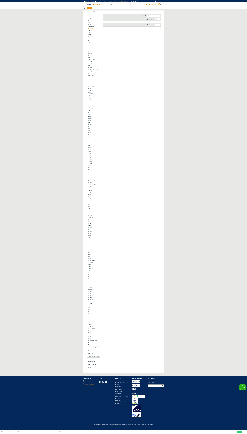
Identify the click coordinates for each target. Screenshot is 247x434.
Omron (89, 272)
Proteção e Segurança (92, 364)
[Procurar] (130, 4)
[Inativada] (136, 411)
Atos (89, 128)
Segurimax (90, 299)
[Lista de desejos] (146, 4)
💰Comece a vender (125, 1)
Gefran (89, 209)
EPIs (88, 350)
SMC (89, 305)
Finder (89, 194)
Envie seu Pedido (119, 395)
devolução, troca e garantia (148, 424)
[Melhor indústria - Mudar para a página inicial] (92, 4)
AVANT (89, 43)
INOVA (89, 223)
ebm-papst (90, 172)
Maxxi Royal (90, 100)
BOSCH (89, 47)
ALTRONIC (90, 67)
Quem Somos (118, 386)
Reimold (90, 291)
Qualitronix (90, 289)
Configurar (234, 432)
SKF (89, 22)
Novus (89, 270)
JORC (89, 55)
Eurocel (90, 188)
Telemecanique (91, 59)
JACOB (89, 229)
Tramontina (90, 326)
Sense (89, 301)
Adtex (89, 118)
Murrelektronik (91, 260)
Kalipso (89, 84)
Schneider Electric (92, 297)
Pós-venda (117, 403)
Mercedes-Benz (91, 26)
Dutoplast (90, 167)
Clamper (90, 143)
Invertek (90, 227)
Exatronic (90, 190)
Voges (89, 332)
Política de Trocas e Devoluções (122, 402)
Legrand (90, 240)
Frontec (90, 205)
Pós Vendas (87, 381)
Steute (89, 312)
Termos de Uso (118, 388)
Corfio (89, 149)
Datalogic (90, 153)
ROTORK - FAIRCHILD (93, 69)
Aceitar (239, 432)
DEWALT (90, 53)
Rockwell (90, 293)
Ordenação (144, 15)
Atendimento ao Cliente (114, 1)
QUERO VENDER (119, 389)
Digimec (90, 163)
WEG (89, 334)
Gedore (89, 49)
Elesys (89, 176)
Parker (89, 279)
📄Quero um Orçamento (100, 1)
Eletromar (90, 178)
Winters (90, 344)
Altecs (89, 57)
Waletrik (90, 61)
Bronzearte (90, 139)
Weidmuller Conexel (92, 340)
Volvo (89, 24)
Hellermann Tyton (92, 217)
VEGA (89, 330)
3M (88, 112)
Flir (89, 196)
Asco (89, 110)
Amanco (90, 124)
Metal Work (90, 252)
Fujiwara (90, 200)
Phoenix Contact (92, 285)
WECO (89, 18)
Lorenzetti (90, 246)
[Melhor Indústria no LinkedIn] (136, 1)
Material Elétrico (91, 361)
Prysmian (90, 287)
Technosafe (90, 316)
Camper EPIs (91, 86)
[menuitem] (120, 4)
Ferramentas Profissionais (93, 348)
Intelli (89, 225)
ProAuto (90, 65)
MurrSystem (91, 262)
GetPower (90, 213)
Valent (89, 78)
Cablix (89, 141)
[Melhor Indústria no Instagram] (134, 1)
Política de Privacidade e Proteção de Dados (123, 383)
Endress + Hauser (92, 184)
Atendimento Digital (89, 384)
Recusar (228, 432)
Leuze (89, 244)
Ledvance (90, 237)
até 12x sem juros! (89, 1)
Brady (89, 137)
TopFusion (90, 324)
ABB (89, 114)
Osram (89, 274)
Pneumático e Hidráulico (92, 359)
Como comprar (118, 391)
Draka (89, 165)
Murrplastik (90, 63)
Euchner (90, 186)
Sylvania (90, 314)
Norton (89, 266)
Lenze (89, 242)
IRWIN (89, 51)
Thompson (90, 320)
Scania (89, 32)
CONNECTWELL (91, 80)
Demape (90, 161)
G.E (89, 207)
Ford (89, 38)
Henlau (89, 90)
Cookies (117, 381)
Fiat (89, 41)
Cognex (89, 147)
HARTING (90, 71)
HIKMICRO (90, 108)
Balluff (89, 132)
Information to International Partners (121, 397)
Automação (90, 353)
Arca (89, 36)
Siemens (90, 303)
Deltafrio (90, 159)
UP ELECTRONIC (91, 328)
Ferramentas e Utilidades (93, 356)
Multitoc (90, 258)
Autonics (90, 130)
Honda (89, 30)
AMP (89, 126)
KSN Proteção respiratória (91, 93)
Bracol (89, 135)
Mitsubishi (90, 82)
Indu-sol (90, 219)
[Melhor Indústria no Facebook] (132, 1)
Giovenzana (90, 215)
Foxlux (89, 198)
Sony (89, 307)
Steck (89, 309)
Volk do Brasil (91, 104)
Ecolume (90, 174)
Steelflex (90, 88)
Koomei (90, 235)
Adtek (89, 116)
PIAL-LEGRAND (91, 45)
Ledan (89, 95)
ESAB (89, 106)
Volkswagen (90, 28)
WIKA (89, 342)
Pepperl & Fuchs (91, 281)
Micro (89, 254)
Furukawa (90, 202)
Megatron (90, 250)
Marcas (89, 16)
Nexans (89, 264)
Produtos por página (150, 19)
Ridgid (89, 73)
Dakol (89, 151)
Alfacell (89, 120)
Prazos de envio (118, 400)
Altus (89, 122)
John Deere (90, 20)
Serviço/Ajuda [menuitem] (159, 1)
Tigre (89, 322)
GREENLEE (90, 76)
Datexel (89, 155)
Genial (89, 211)
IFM (89, 221)
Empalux (90, 182)
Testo (89, 318)
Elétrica (89, 367)
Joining (89, 233)
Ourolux (90, 277)
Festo (89, 192)
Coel (89, 145)
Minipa (89, 256)
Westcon (90, 336)
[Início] (84, 8)
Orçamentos (118, 393)
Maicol (89, 98)
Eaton (89, 170)
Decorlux (90, 157)
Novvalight (90, 268)
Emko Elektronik (91, 180)
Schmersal (90, 295)
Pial (89, 283)
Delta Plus (90, 102)
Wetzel (89, 338)
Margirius (90, 248)
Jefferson (90, 231)
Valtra (89, 34)
